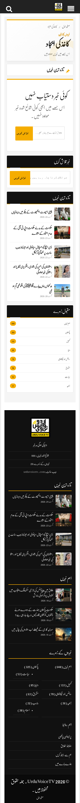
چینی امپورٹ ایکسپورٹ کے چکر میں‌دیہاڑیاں (32, 496)
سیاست (26, 674)
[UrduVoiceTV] (58, 7)
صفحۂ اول (66, 26)
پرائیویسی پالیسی (65, 736)
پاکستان (35, 666)
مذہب (35, 703)
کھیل (69, 685)
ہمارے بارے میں (63, 763)
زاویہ (69, 703)
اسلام (27, 710)
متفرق (35, 694)
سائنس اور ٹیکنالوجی (64, 694)
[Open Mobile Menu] (71, 6)
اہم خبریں (67, 666)
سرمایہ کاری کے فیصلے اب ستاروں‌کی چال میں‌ (32, 629)
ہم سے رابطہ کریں (64, 755)
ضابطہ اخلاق (66, 745)
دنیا (37, 685)
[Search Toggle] (9, 6)
